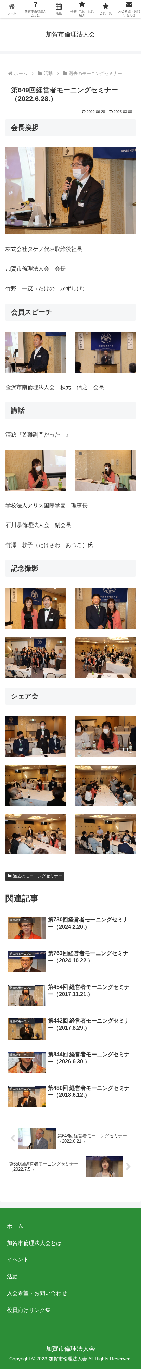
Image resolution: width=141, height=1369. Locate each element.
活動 (12, 1276)
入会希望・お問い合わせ (37, 1293)
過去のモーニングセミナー (37, 876)
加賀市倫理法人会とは (34, 1243)
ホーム (15, 1226)
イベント (18, 1259)
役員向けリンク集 (29, 1310)
